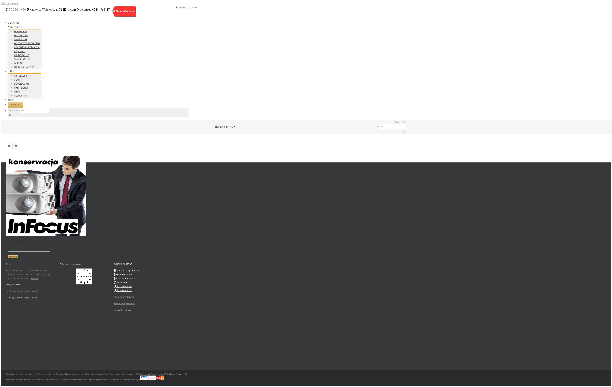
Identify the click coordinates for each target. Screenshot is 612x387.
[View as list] (16, 146)
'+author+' (147, 374)
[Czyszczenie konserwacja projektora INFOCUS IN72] (29, 196)
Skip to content (9, 3)
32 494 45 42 (124, 290)
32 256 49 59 (17, 9)
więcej (34, 278)
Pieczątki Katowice (124, 310)
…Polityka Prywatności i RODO (22, 297)
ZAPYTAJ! (13, 256)
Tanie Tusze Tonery (124, 296)
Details (47, 256)
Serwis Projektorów (124, 303)
